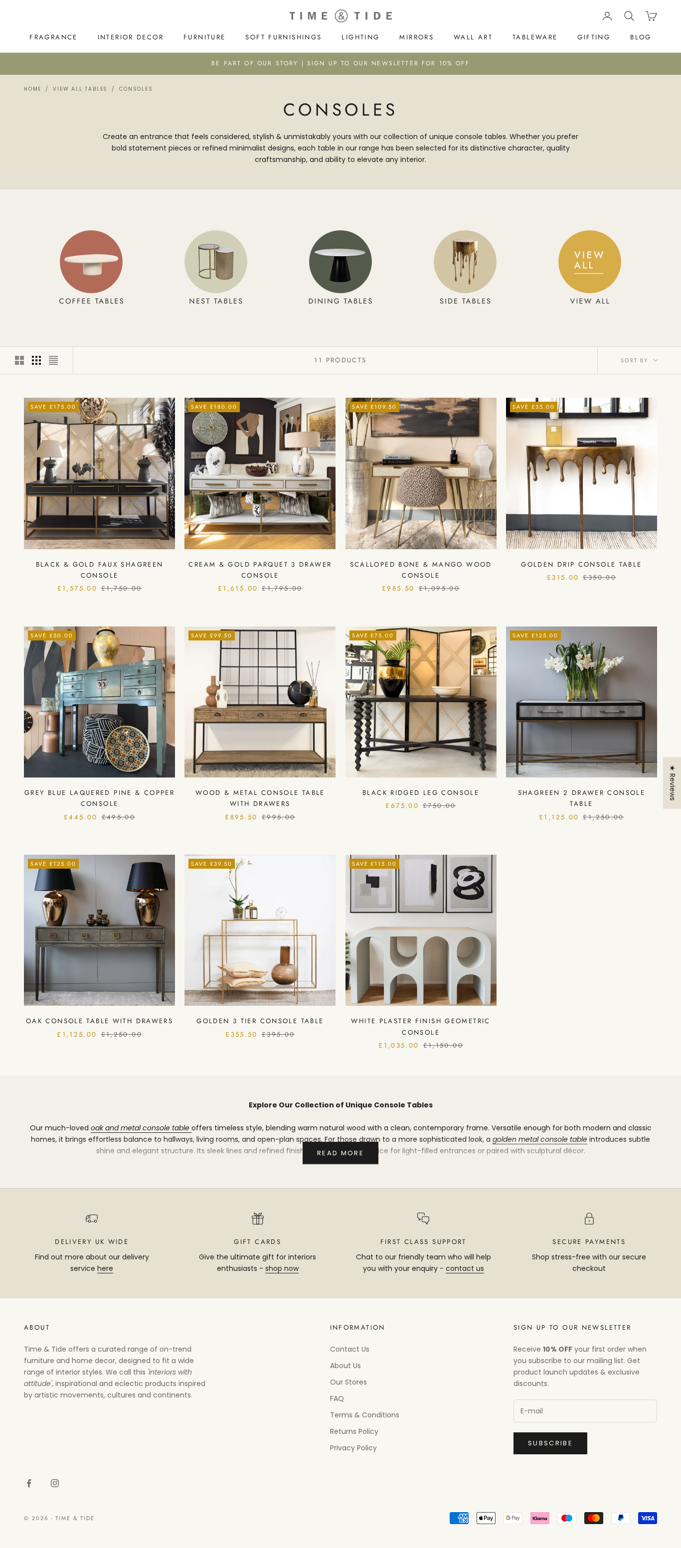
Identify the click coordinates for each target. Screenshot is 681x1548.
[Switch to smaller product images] (36, 360)
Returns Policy (354, 1431)
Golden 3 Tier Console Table (260, 1021)
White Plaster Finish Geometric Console (420, 1026)
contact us (465, 1268)
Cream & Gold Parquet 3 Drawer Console (260, 570)
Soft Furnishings (283, 37)
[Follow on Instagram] (55, 1483)
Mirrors (416, 37)
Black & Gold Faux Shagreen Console (100, 570)
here (105, 1268)
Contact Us (349, 1349)
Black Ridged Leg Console (420, 792)
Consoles (136, 89)
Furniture (204, 37)
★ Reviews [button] (673, 783)
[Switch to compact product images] (53, 360)
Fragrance (53, 37)
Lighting (360, 37)
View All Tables (80, 89)
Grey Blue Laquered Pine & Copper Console (99, 798)
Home (32, 89)
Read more (340, 1153)
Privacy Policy (353, 1448)
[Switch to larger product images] (19, 360)
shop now (282, 1268)
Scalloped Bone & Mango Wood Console (421, 570)
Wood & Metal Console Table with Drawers (260, 798)
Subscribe (550, 1443)
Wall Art (473, 37)
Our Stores (348, 1382)
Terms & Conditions (364, 1415)
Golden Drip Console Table (581, 564)
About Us (345, 1366)
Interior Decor (131, 37)
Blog (641, 37)
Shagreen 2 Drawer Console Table (581, 798)
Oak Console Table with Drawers (99, 1021)
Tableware (534, 37)
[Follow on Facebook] (29, 1483)
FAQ (337, 1398)
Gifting (593, 37)
